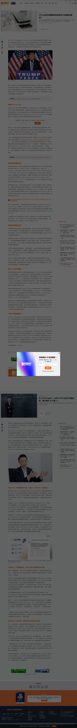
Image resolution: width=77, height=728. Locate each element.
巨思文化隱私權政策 (50, 371)
